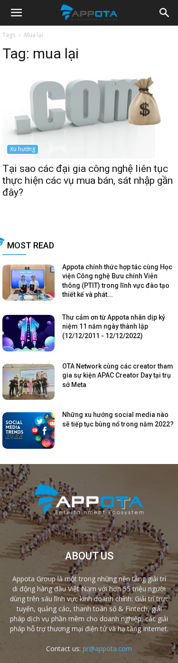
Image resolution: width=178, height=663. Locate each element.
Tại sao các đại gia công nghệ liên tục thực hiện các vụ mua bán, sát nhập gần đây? (87, 180)
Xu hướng (22, 149)
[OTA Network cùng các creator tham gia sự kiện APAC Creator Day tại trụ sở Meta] (28, 382)
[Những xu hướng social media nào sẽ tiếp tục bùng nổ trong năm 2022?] (28, 430)
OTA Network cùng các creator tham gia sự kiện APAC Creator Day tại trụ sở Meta (117, 375)
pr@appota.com (107, 648)
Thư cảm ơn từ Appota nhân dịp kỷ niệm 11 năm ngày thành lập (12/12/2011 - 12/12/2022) (113, 326)
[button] (164, 13)
